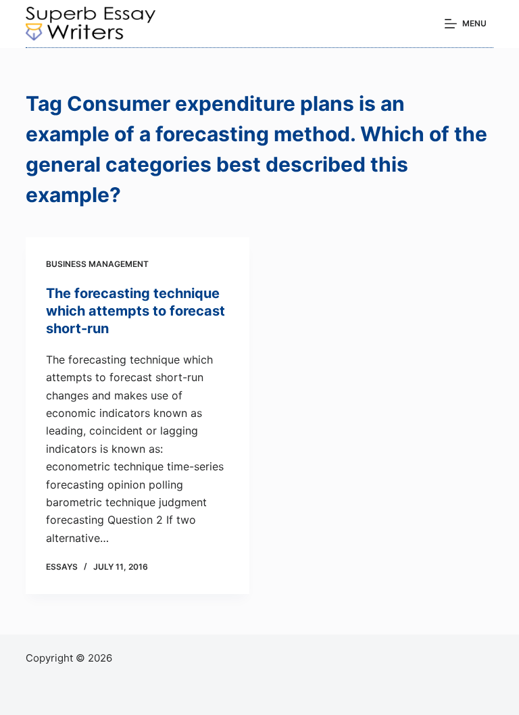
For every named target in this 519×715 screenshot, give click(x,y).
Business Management (97, 264)
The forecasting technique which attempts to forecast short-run (135, 311)
